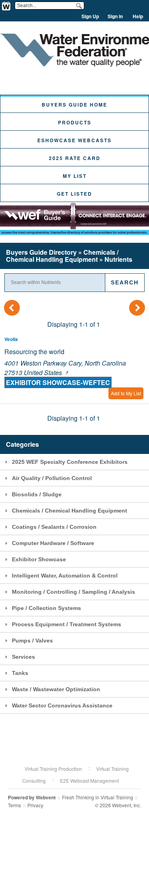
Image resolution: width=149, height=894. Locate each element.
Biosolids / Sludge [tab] (37, 494)
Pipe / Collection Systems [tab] (46, 608)
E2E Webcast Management (89, 780)
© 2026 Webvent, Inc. (118, 805)
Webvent (46, 797)
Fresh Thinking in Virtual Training (97, 797)
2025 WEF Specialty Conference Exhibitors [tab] (70, 462)
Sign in (115, 16)
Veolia (11, 339)
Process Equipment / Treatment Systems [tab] (66, 624)
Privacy (35, 805)
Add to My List (126, 393)
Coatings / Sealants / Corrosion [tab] (54, 527)
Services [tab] (23, 657)
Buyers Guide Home (74, 104)
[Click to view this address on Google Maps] (66, 372)
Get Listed (74, 193)
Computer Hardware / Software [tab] (53, 543)
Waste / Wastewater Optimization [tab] (56, 689)
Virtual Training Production (53, 768)
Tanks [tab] (20, 673)
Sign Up (90, 16)
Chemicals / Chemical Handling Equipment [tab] (69, 510)
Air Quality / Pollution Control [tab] (52, 478)
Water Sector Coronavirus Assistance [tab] (62, 705)
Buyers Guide (41, 252)
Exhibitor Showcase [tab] (39, 559)
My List (75, 175)
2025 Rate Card (75, 158)
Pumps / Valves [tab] (32, 640)
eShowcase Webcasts (74, 140)
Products (74, 122)
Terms (14, 805)
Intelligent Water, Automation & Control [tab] (65, 575)
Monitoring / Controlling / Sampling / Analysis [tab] (73, 592)
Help (138, 16)
